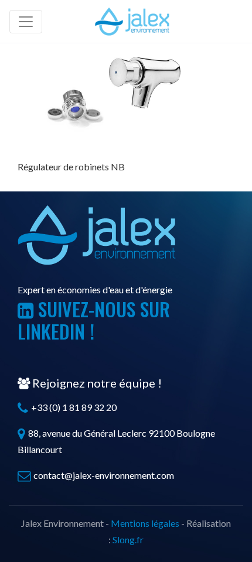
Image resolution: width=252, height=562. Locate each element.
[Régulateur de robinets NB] (105, 91)
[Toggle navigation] (25, 21)
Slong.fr (128, 539)
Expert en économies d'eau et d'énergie (95, 289)
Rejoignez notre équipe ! (96, 383)
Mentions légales (145, 523)
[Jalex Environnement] (132, 21)
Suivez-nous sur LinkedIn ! (94, 320)
